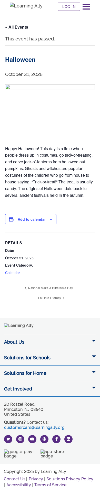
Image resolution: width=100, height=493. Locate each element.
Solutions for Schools (27, 357)
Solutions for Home (25, 373)
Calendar (12, 272)
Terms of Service (50, 484)
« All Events (16, 27)
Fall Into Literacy (50, 297)
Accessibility (18, 484)
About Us (14, 342)
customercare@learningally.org (34, 427)
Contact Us (14, 479)
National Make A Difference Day (50, 288)
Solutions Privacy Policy (69, 479)
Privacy (36, 479)
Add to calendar (32, 219)
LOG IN (69, 7)
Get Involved (18, 389)
